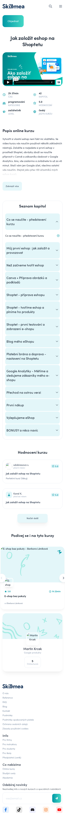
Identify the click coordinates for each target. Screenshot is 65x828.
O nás (6, 693)
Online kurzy (9, 768)
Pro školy (7, 753)
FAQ (5, 702)
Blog (5, 706)
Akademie (8, 777)
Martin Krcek (32, 649)
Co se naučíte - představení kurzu (24, 235)
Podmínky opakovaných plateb (18, 719)
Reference (8, 697)
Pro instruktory (10, 744)
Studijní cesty (9, 773)
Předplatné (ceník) (12, 757)
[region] (32, 578)
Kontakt (6, 710)
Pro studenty (9, 748)
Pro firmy (7, 739)
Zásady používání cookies (15, 728)
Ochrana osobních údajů (15, 724)
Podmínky (7, 715)
